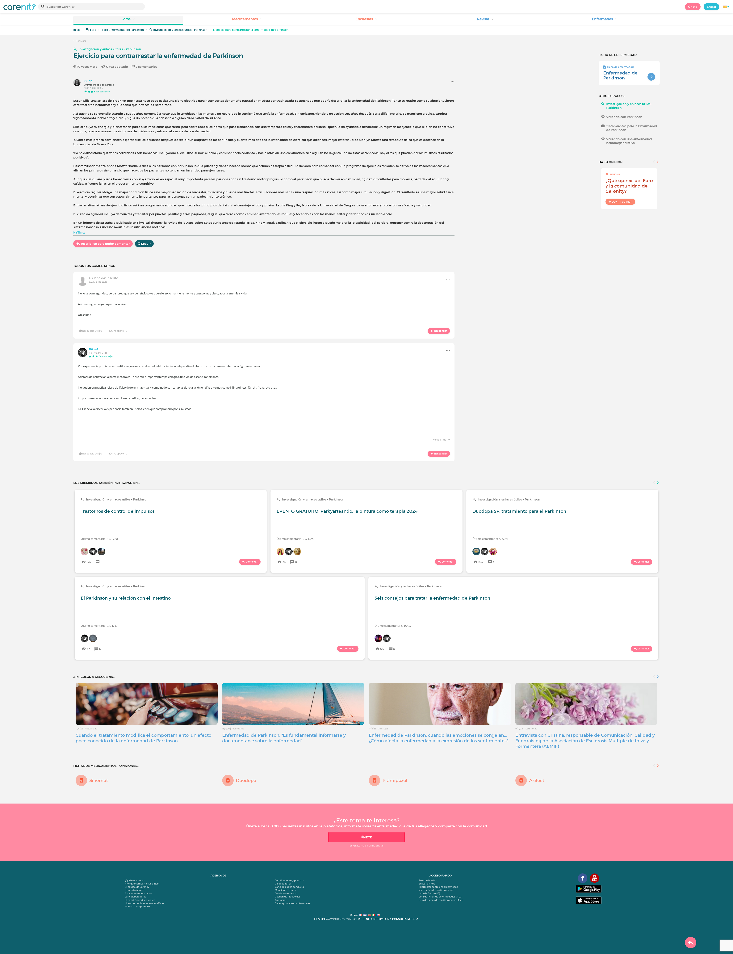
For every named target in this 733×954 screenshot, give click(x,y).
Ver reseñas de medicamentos (436, 890)
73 (284, 562)
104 (480, 562)
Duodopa (246, 780)
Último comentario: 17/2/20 (99, 538)
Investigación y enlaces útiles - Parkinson (180, 29)
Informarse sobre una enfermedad (438, 886)
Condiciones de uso (286, 893)
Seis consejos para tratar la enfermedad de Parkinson (432, 598)
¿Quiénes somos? (135, 880)
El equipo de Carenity (137, 886)
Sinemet (98, 780)
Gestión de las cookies (287, 896)
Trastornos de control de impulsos (118, 511)
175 (88, 562)
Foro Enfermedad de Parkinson (123, 29)
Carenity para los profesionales (292, 903)
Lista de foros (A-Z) (429, 893)
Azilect (536, 780)
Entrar (711, 7)
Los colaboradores (135, 896)
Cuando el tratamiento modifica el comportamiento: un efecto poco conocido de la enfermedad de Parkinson (143, 737)
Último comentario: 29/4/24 (295, 538)
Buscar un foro (427, 883)
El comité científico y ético (140, 900)
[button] (128, 20)
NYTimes (79, 232)
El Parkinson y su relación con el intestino (126, 598)
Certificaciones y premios (289, 880)
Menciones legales (285, 890)
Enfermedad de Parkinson (620, 75)
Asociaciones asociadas (138, 893)
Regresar (80, 41)
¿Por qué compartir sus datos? (142, 883)
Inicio (77, 29)
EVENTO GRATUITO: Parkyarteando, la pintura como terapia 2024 (347, 511)
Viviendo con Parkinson (624, 117)
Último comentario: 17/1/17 (99, 625)
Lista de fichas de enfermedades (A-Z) (440, 896)
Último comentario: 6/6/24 (490, 538)
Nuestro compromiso (137, 906)
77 (88, 649)
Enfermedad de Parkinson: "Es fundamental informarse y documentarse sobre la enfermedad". (284, 737)
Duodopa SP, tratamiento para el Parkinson (519, 511)
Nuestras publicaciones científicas (144, 903)
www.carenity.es (337, 919)
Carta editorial (283, 883)
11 (101, 562)
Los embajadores (134, 890)
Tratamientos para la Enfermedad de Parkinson (631, 128)
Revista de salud (428, 880)
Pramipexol (395, 780)
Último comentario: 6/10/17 (393, 625)
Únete (692, 7)
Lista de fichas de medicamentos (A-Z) (440, 900)
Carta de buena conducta (289, 886)
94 (382, 649)
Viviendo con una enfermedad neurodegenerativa (629, 141)
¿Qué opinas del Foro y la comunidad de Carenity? (629, 186)
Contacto (280, 900)
